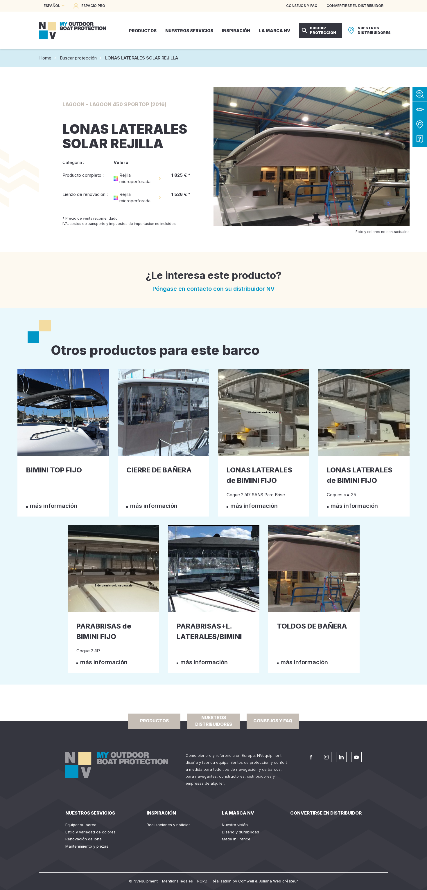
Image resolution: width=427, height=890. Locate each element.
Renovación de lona (83, 839)
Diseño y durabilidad (240, 832)
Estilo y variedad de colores (90, 832)
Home (45, 58)
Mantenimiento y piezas (86, 846)
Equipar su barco (80, 824)
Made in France (236, 839)
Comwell (246, 881)
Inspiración (161, 813)
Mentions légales (177, 881)
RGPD (202, 881)
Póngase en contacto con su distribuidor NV (213, 289)
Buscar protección (78, 58)
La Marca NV (238, 813)
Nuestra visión (235, 824)
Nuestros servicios (90, 813)
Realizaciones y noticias (169, 824)
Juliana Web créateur (278, 881)
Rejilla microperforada (134, 178)
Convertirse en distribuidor (326, 813)
